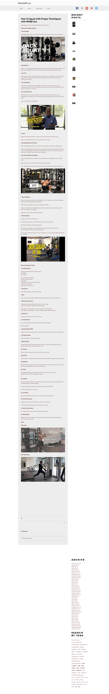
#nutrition (81, 656)
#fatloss (84, 649)
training (73, 684)
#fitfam (73, 651)
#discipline (74, 649)
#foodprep (84, 651)
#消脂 (78, 665)
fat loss (81, 679)
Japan (78, 672)
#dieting (82, 647)
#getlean (73, 654)
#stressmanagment (76, 663)
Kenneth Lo (84, 672)
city (72, 679)
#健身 (83, 663)
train (86, 682)
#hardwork (79, 654)
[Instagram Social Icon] (82, 8)
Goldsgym (74, 672)
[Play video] (43, 49)
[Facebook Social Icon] (77, 8)
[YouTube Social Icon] (87, 8)
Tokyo (86, 677)
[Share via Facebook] (21, 518)
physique (78, 682)
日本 (76, 686)
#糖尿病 (73, 668)
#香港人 (73, 670)
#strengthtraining (75, 661)
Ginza (83, 670)
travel (85, 684)
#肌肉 (77, 668)
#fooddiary (78, 651)
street (83, 682)
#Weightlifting (83, 644)
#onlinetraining (75, 658)
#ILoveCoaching (75, 640)
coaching (76, 679)
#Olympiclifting (75, 644)
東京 (79, 686)
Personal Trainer (80, 677)
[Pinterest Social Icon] (92, 8)
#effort (79, 649)
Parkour (73, 677)
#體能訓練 (78, 670)
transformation (79, 684)
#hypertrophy (74, 656)
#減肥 (82, 665)
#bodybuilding (75, 647)
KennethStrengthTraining (77, 675)
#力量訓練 (73, 665)
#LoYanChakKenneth (76, 642)
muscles (73, 682)
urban (72, 686)
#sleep (81, 658)
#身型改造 (82, 668)
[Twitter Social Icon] (96, 8)
